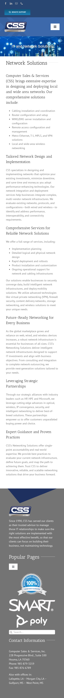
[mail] (16, 3)
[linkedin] (11, 3)
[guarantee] (32, 574)
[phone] (22, 3)
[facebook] (5, 3)
